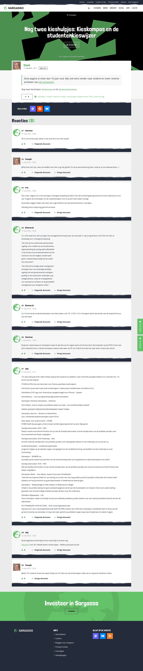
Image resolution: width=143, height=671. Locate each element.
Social (121, 8)
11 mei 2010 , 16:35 (28, 231)
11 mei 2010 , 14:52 (28, 162)
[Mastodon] (96, 636)
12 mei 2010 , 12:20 (28, 536)
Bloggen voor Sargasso (64, 643)
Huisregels (59, 651)
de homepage (46, 82)
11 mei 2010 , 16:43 (28, 309)
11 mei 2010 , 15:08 (28, 191)
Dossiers (97, 8)
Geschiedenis (60, 634)
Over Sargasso (133, 2)
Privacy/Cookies (113, 2)
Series (105, 8)
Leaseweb (90, 2)
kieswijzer (41, 96)
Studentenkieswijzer (68, 89)
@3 (22, 236)
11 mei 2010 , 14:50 (28, 134)
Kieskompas (47, 89)
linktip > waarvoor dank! (56, 96)
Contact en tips (101, 2)
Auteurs (123, 2)
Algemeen (43, 68)
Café (128, 8)
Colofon (58, 638)
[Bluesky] (103, 636)
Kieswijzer (25, 545)
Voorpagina (72, 15)
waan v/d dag (99, 96)
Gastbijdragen (60, 655)
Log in (134, 8)
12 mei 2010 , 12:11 (28, 372)
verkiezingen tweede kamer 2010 (80, 96)
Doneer (82, 2)
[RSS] (110, 636)
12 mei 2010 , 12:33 (28, 568)
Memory (113, 8)
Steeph (27, 65)
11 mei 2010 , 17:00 (28, 340)
